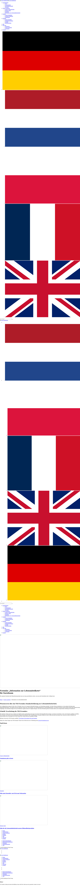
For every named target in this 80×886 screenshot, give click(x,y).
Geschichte (7, 28)
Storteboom (7, 26)
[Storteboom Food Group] (8, 0)
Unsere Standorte (8, 27)
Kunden (4, 14)
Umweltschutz (8, 4)
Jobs (3, 24)
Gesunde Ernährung (9, 16)
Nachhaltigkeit (5, 2)
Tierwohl (7, 7)
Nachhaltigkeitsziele (9, 6)
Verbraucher (7, 17)
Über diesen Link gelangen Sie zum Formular (28, 718)
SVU (6, 3)
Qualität (6, 21)
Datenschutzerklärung (6, 840)
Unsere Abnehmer (8, 15)
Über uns (4, 25)
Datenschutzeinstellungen (7, 841)
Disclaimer (4, 843)
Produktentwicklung (9, 20)
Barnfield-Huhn (8, 23)
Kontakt (4, 29)
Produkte (4, 18)
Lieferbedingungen (6, 844)
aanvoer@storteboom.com (43, 720)
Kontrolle (7, 11)
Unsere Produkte (8, 19)
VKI (3, 845)
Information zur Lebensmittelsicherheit (12, 12)
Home (1, 699)
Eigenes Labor (8, 10)
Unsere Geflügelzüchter (9, 9)
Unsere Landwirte (6, 8)
